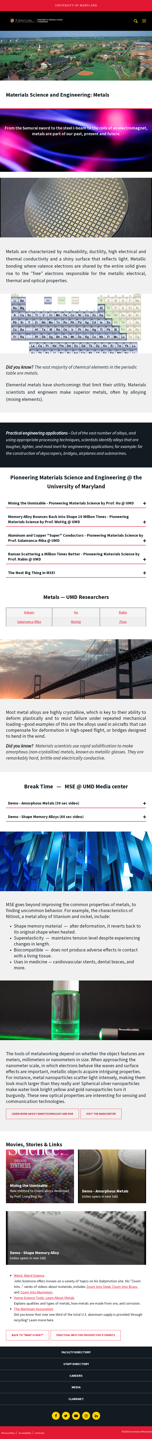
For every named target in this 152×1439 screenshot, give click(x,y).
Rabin (123, 612)
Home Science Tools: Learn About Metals (44, 1297)
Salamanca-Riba (29, 621)
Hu (76, 612)
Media (76, 1387)
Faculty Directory (76, 1352)
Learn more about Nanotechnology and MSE (42, 1113)
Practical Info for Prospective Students (85, 1335)
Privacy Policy (8, 1432)
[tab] (76, 501)
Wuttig (76, 621)
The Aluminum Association (33, 1309)
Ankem (29, 612)
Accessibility (25, 1432)
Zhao (123, 621)
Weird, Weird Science (29, 1275)
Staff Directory (76, 1364)
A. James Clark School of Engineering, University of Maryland (36, 15)
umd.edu (39, 1432)
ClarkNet (76, 1399)
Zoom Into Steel (98, 1286)
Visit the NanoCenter (101, 1113)
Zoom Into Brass (124, 1286)
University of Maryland (76, 5)
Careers (76, 1376)
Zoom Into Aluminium (36, 1292)
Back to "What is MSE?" (27, 1335)
